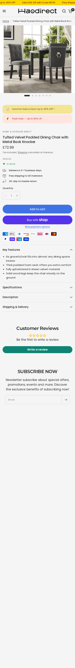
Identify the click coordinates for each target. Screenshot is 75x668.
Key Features (11, 250)
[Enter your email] (66, 399)
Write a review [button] (37, 350)
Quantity (8, 188)
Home (6, 21)
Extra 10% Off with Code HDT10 (35, 2)
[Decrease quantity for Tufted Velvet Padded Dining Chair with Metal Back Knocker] (5, 195)
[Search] (64, 11)
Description (10, 297)
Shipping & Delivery (16, 307)
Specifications (12, 287)
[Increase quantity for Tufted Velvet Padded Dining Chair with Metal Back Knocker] (17, 195)
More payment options (37, 227)
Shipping (22, 152)
